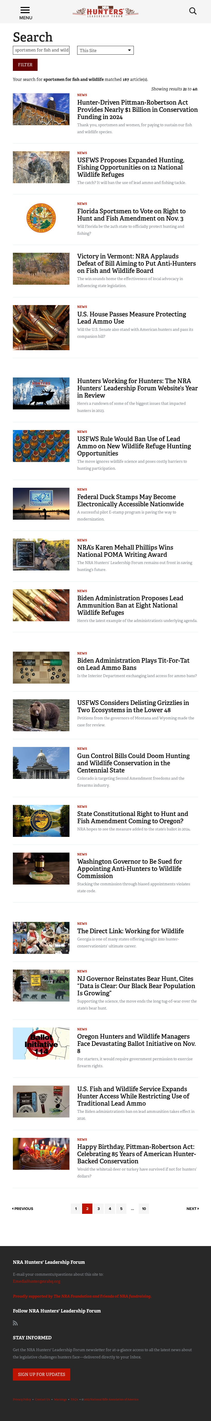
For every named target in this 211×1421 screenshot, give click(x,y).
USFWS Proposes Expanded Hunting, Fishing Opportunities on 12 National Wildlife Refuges (130, 167)
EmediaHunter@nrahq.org (36, 1281)
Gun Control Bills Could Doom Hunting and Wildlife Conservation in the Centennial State (133, 763)
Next (192, 1208)
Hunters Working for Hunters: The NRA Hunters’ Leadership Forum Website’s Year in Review (137, 388)
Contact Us (42, 1399)
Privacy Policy (22, 1399)
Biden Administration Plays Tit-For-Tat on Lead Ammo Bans (133, 664)
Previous (23, 1208)
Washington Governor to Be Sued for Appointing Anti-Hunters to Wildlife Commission (129, 868)
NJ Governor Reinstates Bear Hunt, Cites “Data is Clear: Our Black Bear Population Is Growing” (136, 986)
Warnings (60, 1399)
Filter (25, 65)
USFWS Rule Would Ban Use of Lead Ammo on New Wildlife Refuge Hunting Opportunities (134, 446)
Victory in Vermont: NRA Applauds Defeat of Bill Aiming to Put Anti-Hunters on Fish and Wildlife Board (136, 263)
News (82, 95)
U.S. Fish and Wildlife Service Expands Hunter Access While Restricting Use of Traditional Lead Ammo (133, 1096)
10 (144, 1208)
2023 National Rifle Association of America (111, 1399)
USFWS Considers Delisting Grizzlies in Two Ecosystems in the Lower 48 (133, 706)
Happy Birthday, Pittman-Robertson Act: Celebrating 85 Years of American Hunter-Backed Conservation (136, 1154)
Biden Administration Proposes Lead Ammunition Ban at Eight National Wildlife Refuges (130, 605)
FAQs (74, 1399)
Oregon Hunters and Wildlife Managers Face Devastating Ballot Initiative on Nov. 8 (136, 1043)
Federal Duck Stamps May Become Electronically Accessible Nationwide (130, 500)
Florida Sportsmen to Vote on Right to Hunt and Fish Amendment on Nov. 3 (131, 214)
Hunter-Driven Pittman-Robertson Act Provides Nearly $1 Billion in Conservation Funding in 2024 (137, 109)
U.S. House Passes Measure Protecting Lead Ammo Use (131, 317)
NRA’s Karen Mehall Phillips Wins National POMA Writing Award (125, 551)
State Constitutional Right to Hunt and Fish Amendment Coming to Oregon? (132, 817)
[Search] (193, 11)
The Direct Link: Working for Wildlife (130, 931)
